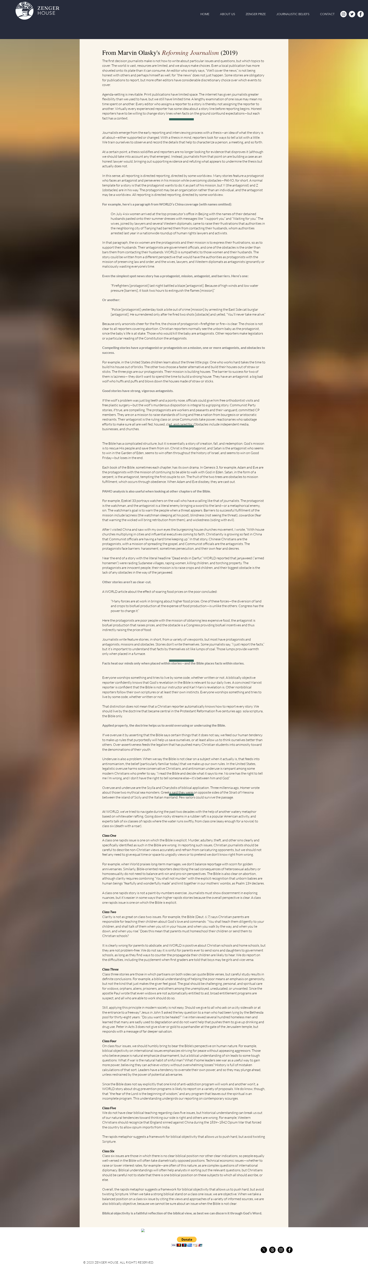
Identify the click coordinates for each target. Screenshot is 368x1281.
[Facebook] (360, 14)
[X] (264, 1250)
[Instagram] (343, 14)
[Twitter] (352, 14)
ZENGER (49, 8)
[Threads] (272, 1250)
